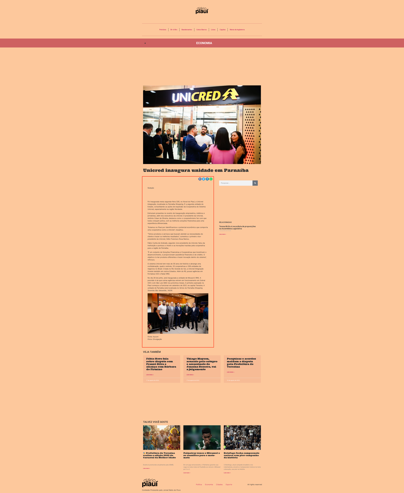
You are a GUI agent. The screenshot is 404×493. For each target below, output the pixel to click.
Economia (204, 43)
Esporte (229, 484)
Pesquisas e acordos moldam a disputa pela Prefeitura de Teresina (241, 362)
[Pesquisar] (255, 183)
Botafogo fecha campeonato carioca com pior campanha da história (241, 455)
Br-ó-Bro (174, 30)
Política (199, 484)
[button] (200, 179)
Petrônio (162, 30)
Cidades (219, 484)
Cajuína (222, 30)
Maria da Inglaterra (237, 30)
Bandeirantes (187, 30)
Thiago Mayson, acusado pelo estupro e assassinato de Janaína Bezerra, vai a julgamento (202, 364)
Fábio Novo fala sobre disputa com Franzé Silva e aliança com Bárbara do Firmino (161, 364)
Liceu (213, 30)
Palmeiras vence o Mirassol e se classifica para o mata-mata (201, 455)
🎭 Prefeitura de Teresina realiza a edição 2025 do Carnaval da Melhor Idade (159, 455)
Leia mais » (222, 234)
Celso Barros (201, 30)
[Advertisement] (202, 66)
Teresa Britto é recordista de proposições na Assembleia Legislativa (237, 227)
